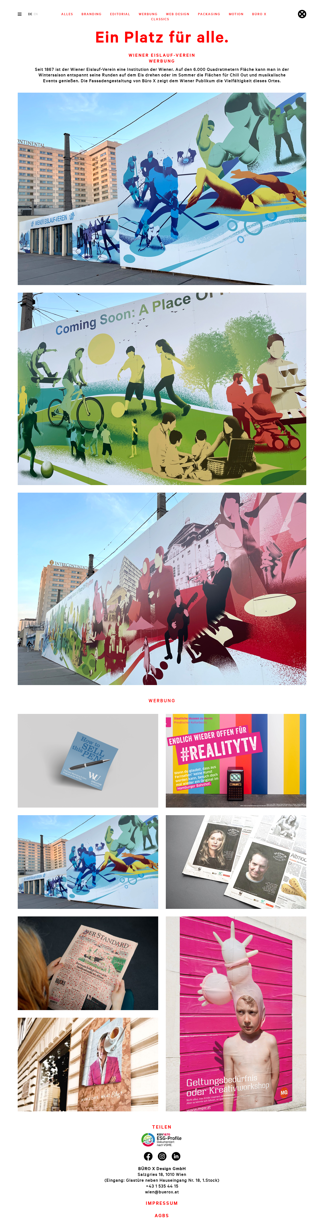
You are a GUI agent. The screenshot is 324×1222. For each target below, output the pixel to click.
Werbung (148, 14)
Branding (92, 14)
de (30, 14)
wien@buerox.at (162, 1191)
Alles (67, 14)
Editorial (120, 14)
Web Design (178, 14)
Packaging (209, 14)
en (36, 14)
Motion (236, 14)
